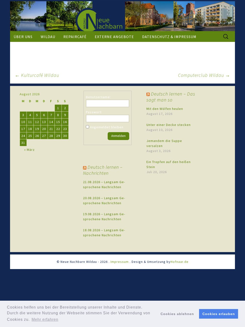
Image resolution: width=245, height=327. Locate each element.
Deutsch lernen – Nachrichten (102, 170)
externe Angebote (114, 36)
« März (29, 149)
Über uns (23, 36)
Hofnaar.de (180, 261)
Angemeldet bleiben (106, 127)
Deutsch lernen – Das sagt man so (170, 97)
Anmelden (118, 136)
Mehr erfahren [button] (45, 319)
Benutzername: (98, 97)
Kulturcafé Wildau (37, 75)
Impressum (120, 261)
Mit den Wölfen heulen (164, 109)
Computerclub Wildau (204, 75)
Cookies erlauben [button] (218, 314)
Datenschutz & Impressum (169, 36)
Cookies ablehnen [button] (177, 314)
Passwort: (94, 112)
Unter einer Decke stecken (168, 125)
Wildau (48, 36)
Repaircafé (75, 36)
